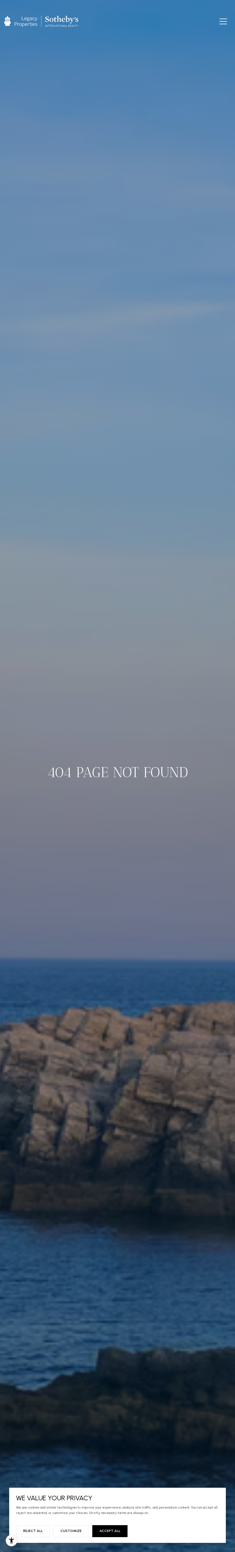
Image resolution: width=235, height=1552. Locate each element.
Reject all (33, 1531)
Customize (71, 1531)
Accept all (109, 1531)
